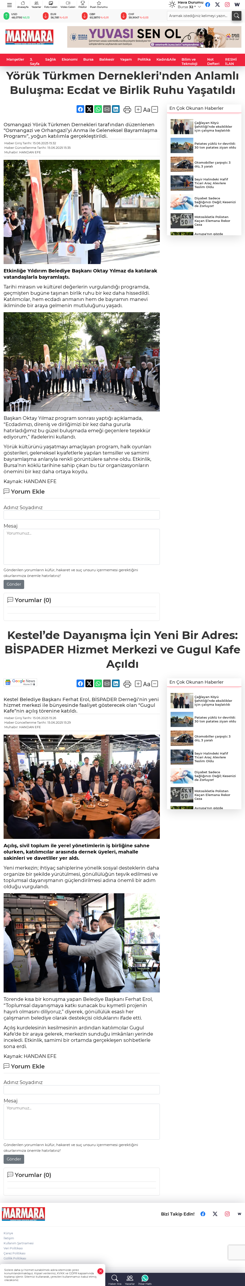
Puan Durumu (99, 7)
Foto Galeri (50, 7)
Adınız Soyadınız (23, 507)
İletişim (9, 1238)
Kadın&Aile (166, 59)
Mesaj (10, 526)
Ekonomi (70, 59)
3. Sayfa (34, 61)
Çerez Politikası (14, 1253)
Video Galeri (68, 7)
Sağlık (50, 59)
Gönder (14, 584)
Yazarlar (36, 7)
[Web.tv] (237, 4)
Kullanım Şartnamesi (18, 1243)
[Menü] (10, 4)
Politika (144, 59)
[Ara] (236, 16)
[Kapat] (100, 1271)
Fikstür (82, 7)
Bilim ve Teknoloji (189, 61)
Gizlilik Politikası (15, 1258)
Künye (8, 1233)
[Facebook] (207, 4)
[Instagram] (227, 4)
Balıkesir (106, 59)
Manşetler (15, 59)
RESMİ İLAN (231, 61)
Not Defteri (213, 61)
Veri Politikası (13, 1248)
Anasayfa (22, 7)
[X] (217, 4)
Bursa (88, 59)
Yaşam (126, 59)
